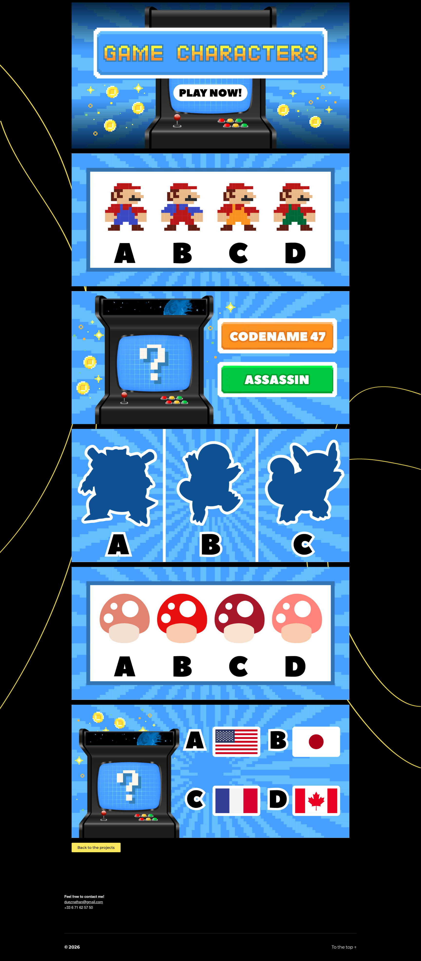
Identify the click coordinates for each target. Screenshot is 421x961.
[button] (96, 847)
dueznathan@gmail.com (83, 901)
